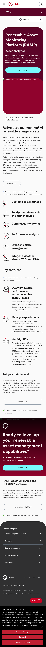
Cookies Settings (22, 632)
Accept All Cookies (23, 642)
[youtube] (39, 577)
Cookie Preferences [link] (34, 594)
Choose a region (10, 529)
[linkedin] (24, 577)
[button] (4, 4)
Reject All (22, 637)
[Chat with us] (36, 600)
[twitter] (29, 577)
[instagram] (34, 577)
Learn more (33, 625)
